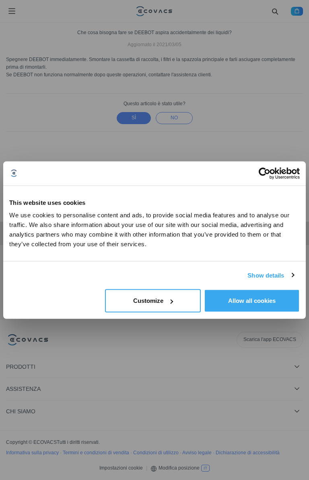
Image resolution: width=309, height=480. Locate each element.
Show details (265, 275)
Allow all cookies (252, 300)
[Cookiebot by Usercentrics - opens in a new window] (264, 173)
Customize (148, 300)
